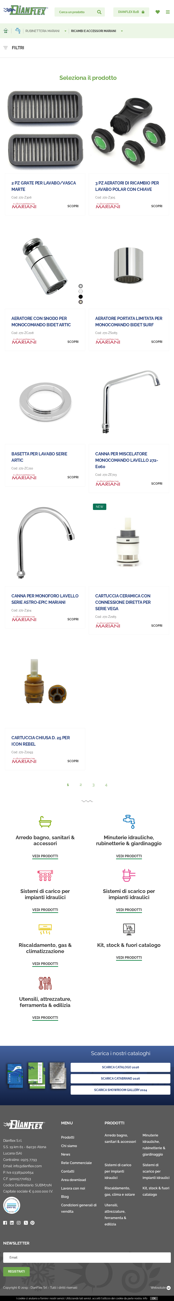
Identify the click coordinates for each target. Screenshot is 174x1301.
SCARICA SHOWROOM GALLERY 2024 (120, 1090)
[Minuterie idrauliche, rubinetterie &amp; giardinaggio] (18, 31)
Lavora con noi (73, 1188)
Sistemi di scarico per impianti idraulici (156, 1171)
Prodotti (67, 1137)
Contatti (67, 1171)
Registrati (16, 1271)
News (65, 1154)
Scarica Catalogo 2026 (120, 1067)
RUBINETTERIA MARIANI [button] (42, 31)
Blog (65, 1197)
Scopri (73, 206)
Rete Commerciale (76, 1163)
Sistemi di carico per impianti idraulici (118, 1171)
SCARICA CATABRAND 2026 (120, 1078)
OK (154, 1298)
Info (145, 1298)
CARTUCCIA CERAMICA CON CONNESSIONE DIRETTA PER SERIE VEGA (123, 602)
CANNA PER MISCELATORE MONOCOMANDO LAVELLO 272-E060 (126, 460)
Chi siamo (69, 1146)
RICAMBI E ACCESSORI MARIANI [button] (94, 31)
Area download (73, 1180)
